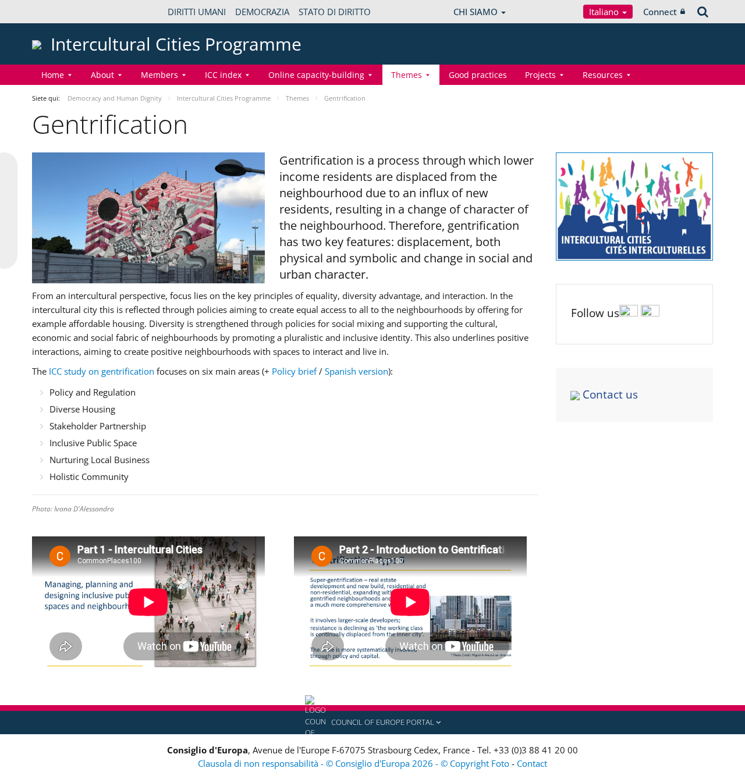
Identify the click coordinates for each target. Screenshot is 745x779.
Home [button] (52, 74)
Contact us (610, 394)
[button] (372, 722)
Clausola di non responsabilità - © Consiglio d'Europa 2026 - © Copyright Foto (355, 763)
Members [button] (159, 74)
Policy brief (294, 371)
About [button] (102, 74)
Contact (532, 763)
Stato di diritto (335, 11)
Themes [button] (406, 74)
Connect (660, 11)
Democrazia (262, 11)
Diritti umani (197, 11)
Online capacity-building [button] (316, 74)
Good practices (478, 74)
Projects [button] (540, 74)
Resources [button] (603, 74)
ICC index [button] (223, 74)
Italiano (605, 11)
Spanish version (356, 371)
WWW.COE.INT (61, 11)
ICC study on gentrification (101, 371)
